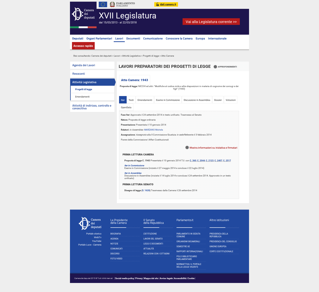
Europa (200, 38)
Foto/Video (116, 258)
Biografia (115, 233)
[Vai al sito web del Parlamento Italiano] (122, 8)
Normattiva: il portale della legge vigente (188, 265)
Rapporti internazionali (189, 251)
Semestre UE (183, 246)
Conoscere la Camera (179, 38)
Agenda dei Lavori (83, 65)
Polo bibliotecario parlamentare (186, 257)
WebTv (97, 237)
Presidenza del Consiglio (223, 241)
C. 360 (193, 160)
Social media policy (124, 278)
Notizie (114, 243)
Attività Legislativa (131, 56)
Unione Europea (218, 246)
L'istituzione (150, 233)
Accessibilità (180, 278)
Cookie (191, 278)
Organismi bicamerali (188, 241)
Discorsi (114, 253)
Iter (123, 100)
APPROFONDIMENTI (227, 66)
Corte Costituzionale (221, 251)
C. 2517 (227, 160)
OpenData (126, 107)
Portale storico (93, 233)
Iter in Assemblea (132, 173)
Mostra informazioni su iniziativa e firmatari (213, 147)
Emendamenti (82, 96)
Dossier (218, 100)
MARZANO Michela (153, 129)
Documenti (133, 38)
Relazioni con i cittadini (156, 253)
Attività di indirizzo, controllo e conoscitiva (91, 106)
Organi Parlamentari (99, 38)
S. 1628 (146, 190)
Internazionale (217, 38)
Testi (131, 100)
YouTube (96, 241)
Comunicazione (153, 38)
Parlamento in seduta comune (188, 235)
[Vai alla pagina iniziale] (83, 27)
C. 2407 (218, 160)
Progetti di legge (151, 56)
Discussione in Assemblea (197, 100)
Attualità (148, 248)
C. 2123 (210, 160)
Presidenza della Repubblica (219, 235)
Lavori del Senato (153, 238)
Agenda (114, 238)
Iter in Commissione (134, 165)
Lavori (119, 38)
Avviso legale (166, 278)
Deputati (77, 38)
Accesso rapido (83, 46)
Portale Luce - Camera (89, 244)
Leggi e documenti (153, 243)
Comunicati (116, 248)
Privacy (139, 278)
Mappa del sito (151, 278)
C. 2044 (201, 160)
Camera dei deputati (101, 56)
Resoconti (78, 73)
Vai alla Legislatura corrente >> (211, 22)
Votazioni (231, 100)
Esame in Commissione (168, 100)
